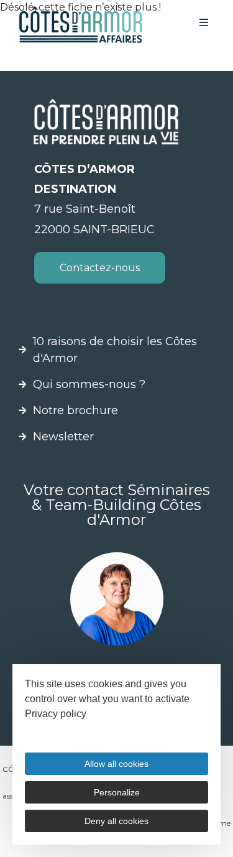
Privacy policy (55, 713)
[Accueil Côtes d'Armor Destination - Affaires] (80, 24)
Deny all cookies (116, 821)
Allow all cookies (116, 764)
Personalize (117, 792)
